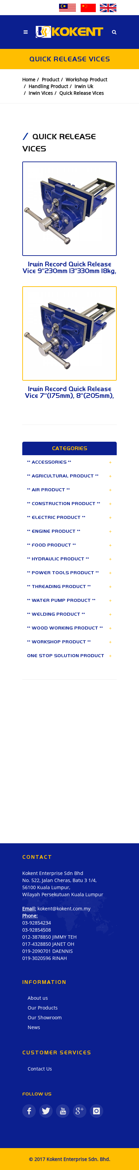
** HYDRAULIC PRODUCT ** (58, 558)
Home (28, 79)
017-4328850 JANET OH (48, 944)
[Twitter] (46, 1111)
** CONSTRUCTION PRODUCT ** (63, 503)
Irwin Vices (41, 93)
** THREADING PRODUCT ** (59, 586)
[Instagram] (96, 1111)
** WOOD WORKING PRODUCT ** (65, 628)
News (34, 1027)
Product (50, 79)
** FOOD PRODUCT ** (51, 545)
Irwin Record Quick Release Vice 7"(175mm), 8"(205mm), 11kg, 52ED (69, 395)
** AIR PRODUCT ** (48, 489)
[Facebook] (29, 1111)
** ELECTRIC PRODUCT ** (56, 517)
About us (38, 998)
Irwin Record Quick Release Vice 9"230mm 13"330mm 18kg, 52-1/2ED (69, 271)
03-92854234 (36, 922)
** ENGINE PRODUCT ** (53, 531)
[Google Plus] (79, 1111)
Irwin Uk (84, 86)
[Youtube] (63, 1111)
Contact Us (40, 1068)
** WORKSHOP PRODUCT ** (59, 641)
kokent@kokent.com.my (63, 908)
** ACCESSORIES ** (49, 462)
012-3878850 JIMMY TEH (49, 937)
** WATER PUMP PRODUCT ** (61, 600)
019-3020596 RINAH (44, 958)
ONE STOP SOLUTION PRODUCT (65, 655)
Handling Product (48, 86)
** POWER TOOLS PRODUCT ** (63, 572)
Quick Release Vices (81, 93)
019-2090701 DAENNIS (47, 951)
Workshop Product (86, 79)
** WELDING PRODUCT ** (56, 614)
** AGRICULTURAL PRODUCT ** (63, 475)
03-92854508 (36, 930)
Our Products (43, 1007)
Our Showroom (45, 1017)
